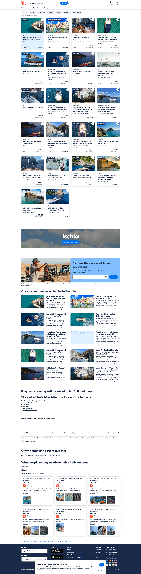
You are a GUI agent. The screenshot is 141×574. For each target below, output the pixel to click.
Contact (69, 549)
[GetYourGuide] (23, 3)
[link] (32, 34)
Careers (98, 552)
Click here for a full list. (53, 455)
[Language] (110, 2)
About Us (98, 549)
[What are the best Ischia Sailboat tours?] (118, 418)
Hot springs (26, 404)
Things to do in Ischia (45, 541)
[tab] (30, 433)
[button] (32, 34)
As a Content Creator (111, 552)
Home (23, 541)
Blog (97, 555)
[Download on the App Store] (57, 557)
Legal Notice (70, 552)
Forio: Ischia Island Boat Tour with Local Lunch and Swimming (36, 479)
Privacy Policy (70, 555)
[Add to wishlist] (42, 19)
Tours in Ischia (57, 541)
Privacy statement (25, 285)
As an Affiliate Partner (111, 555)
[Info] (38, 15)
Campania (34, 541)
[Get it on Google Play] (57, 551)
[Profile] (117, 2)
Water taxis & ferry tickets (30, 410)
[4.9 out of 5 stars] (26, 473)
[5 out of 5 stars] (37, 482)
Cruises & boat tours (28, 403)
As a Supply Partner (111, 549)
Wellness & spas (27, 408)
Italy (28, 541)
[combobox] (43, 3)
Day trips (25, 406)
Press (97, 557)
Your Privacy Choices (72, 557)
